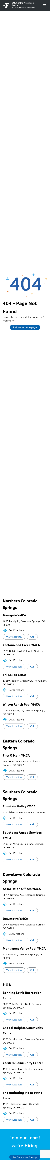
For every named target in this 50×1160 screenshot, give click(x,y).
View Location (14, 637)
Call (32, 637)
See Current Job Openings (25, 1157)
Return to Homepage (25, 327)
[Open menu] (44, 5)
